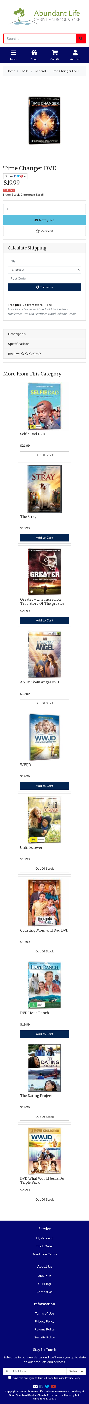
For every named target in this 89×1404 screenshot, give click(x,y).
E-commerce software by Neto (63, 1395)
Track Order (44, 1246)
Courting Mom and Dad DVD (44, 930)
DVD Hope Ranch (34, 1013)
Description (17, 334)
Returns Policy (44, 1329)
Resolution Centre (44, 1254)
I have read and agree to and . (46, 1377)
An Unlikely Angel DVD (39, 682)
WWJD (25, 765)
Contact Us (44, 1292)
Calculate (46, 287)
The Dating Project (36, 1096)
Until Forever (31, 848)
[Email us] (35, 1386)
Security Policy (44, 1337)
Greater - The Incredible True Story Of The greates (42, 601)
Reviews (14, 354)
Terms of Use (44, 1313)
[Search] (81, 38)
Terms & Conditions (49, 1377)
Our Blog (44, 1284)
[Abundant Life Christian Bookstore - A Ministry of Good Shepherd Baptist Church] (44, 16)
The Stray (28, 517)
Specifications (18, 344)
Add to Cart (44, 538)
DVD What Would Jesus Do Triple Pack (42, 1180)
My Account (44, 1238)
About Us (44, 1276)
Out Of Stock (44, 455)
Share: (9, 176)
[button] (44, 231)
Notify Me (46, 220)
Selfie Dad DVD (32, 434)
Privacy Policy (44, 1321)
